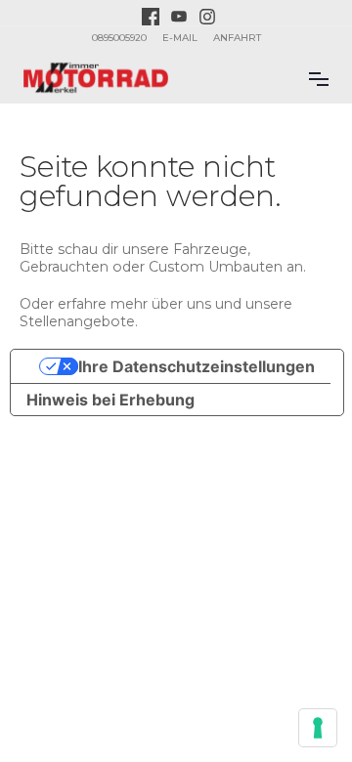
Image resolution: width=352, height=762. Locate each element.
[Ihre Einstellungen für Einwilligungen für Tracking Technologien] (317, 727)
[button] (319, 78)
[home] (95, 78)
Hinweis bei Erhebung (110, 399)
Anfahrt (237, 37)
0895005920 (119, 37)
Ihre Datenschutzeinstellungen (196, 366)
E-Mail (180, 37)
